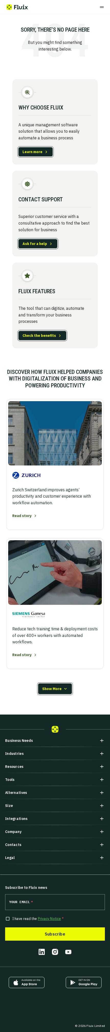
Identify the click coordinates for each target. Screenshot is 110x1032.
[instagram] (55, 952)
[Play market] (83, 982)
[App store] (26, 982)
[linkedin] (42, 952)
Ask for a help (35, 243)
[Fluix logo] (17, 7)
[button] (55, 688)
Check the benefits (39, 335)
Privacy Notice (49, 918)
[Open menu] (102, 7)
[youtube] (68, 952)
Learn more (32, 152)
